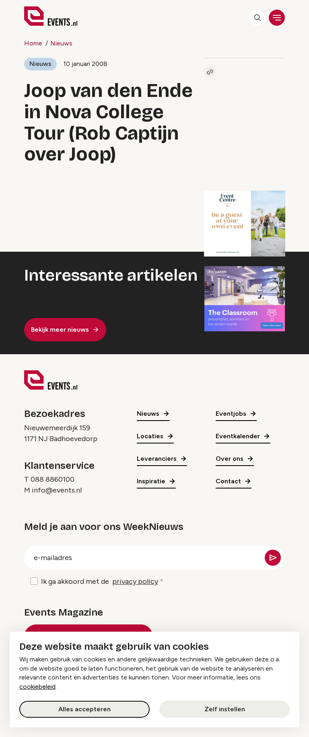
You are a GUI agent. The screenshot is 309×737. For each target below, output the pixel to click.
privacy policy (135, 581)
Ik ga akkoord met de (99, 581)
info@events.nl (57, 490)
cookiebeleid (37, 686)
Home (33, 43)
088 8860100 (52, 479)
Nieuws (61, 43)
